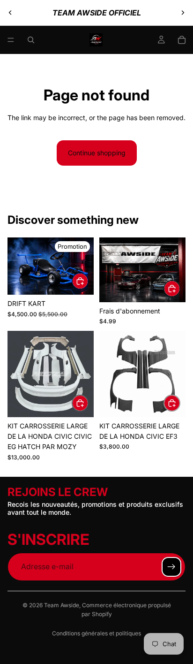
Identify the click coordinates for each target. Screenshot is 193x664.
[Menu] (11, 40)
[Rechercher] (31, 40)
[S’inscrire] (171, 567)
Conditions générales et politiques (96, 633)
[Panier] (181, 40)
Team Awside (61, 605)
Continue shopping (97, 153)
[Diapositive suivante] (182, 12)
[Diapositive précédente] (10, 12)
